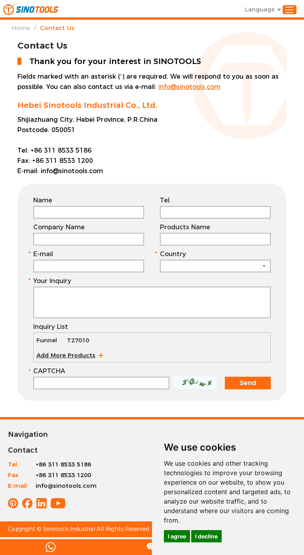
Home (21, 28)
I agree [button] (177, 536)
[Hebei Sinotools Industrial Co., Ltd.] (31, 9)
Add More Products (65, 355)
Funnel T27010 (62, 340)
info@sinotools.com (189, 87)
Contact (23, 450)
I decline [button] (206, 536)
